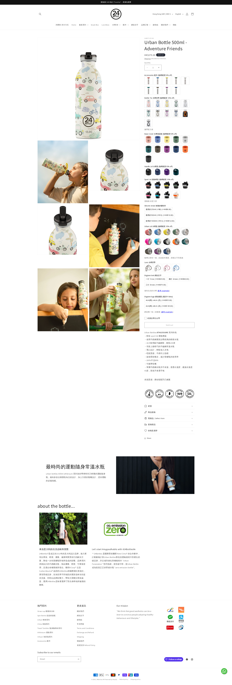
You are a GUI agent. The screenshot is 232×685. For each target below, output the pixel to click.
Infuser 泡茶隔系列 (44, 637)
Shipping (147, 58)
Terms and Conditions (85, 628)
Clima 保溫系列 (43, 624)
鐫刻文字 (80, 615)
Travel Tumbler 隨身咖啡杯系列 (49, 628)
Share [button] (149, 438)
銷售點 (79, 620)
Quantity (147, 63)
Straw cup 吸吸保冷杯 (45, 611)
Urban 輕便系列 (43, 620)
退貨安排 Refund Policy (86, 645)
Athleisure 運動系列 (45, 632)
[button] (40, 14)
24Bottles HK (100, 679)
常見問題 (80, 624)
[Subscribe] (78, 659)
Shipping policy (135, 679)
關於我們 (80, 611)
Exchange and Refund (85, 632)
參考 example (163, 291)
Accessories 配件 (43, 641)
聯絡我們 (80, 641)
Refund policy (124, 679)
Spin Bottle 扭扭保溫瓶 (46, 615)
